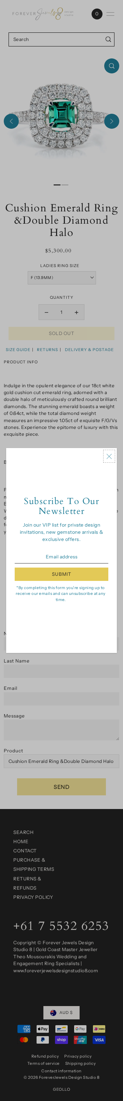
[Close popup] (109, 456)
